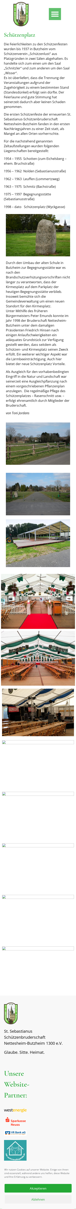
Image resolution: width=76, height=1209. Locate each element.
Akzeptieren (38, 1188)
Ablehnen (38, 1199)
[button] (55, 14)
